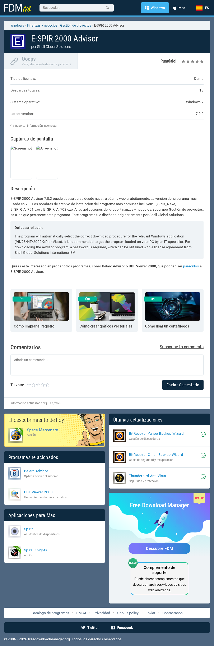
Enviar (150, 613)
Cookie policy (128, 613)
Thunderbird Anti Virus (147, 476)
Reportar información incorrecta (36, 125)
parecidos (191, 266)
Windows (17, 25)
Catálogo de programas (50, 613)
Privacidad (101, 613)
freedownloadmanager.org (49, 639)
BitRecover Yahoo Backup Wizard (156, 433)
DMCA (81, 613)
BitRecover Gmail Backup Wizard (156, 455)
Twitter (93, 627)
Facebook (125, 627)
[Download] (203, 434)
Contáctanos (172, 613)
